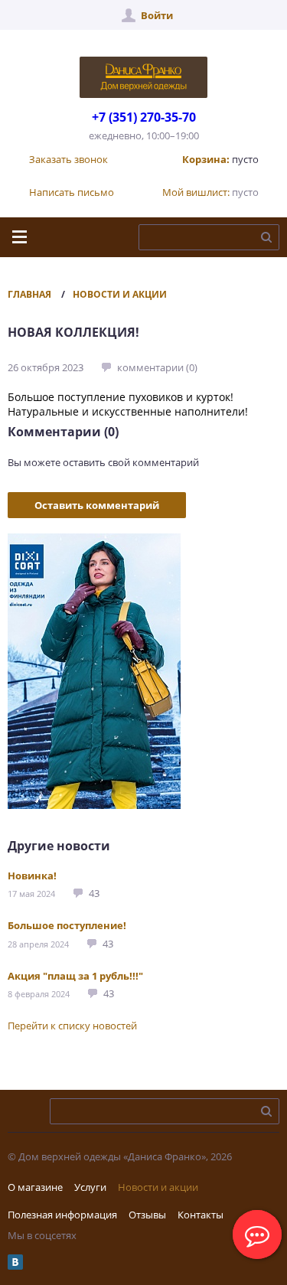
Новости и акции (120, 294)
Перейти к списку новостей (72, 1025)
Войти (157, 15)
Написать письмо (71, 192)
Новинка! (32, 875)
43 (94, 893)
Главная (29, 294)
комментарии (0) (157, 367)
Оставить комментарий (96, 505)
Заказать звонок (68, 159)
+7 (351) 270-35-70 (144, 117)
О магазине (35, 1187)
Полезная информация (62, 1214)
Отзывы (147, 1214)
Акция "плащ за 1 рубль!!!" (75, 976)
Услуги (90, 1187)
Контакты (200, 1214)
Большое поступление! (67, 925)
